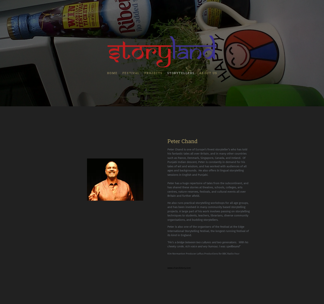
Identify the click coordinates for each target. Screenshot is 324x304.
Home (112, 73)
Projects (153, 73)
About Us (208, 73)
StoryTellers (180, 73)
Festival (131, 73)
